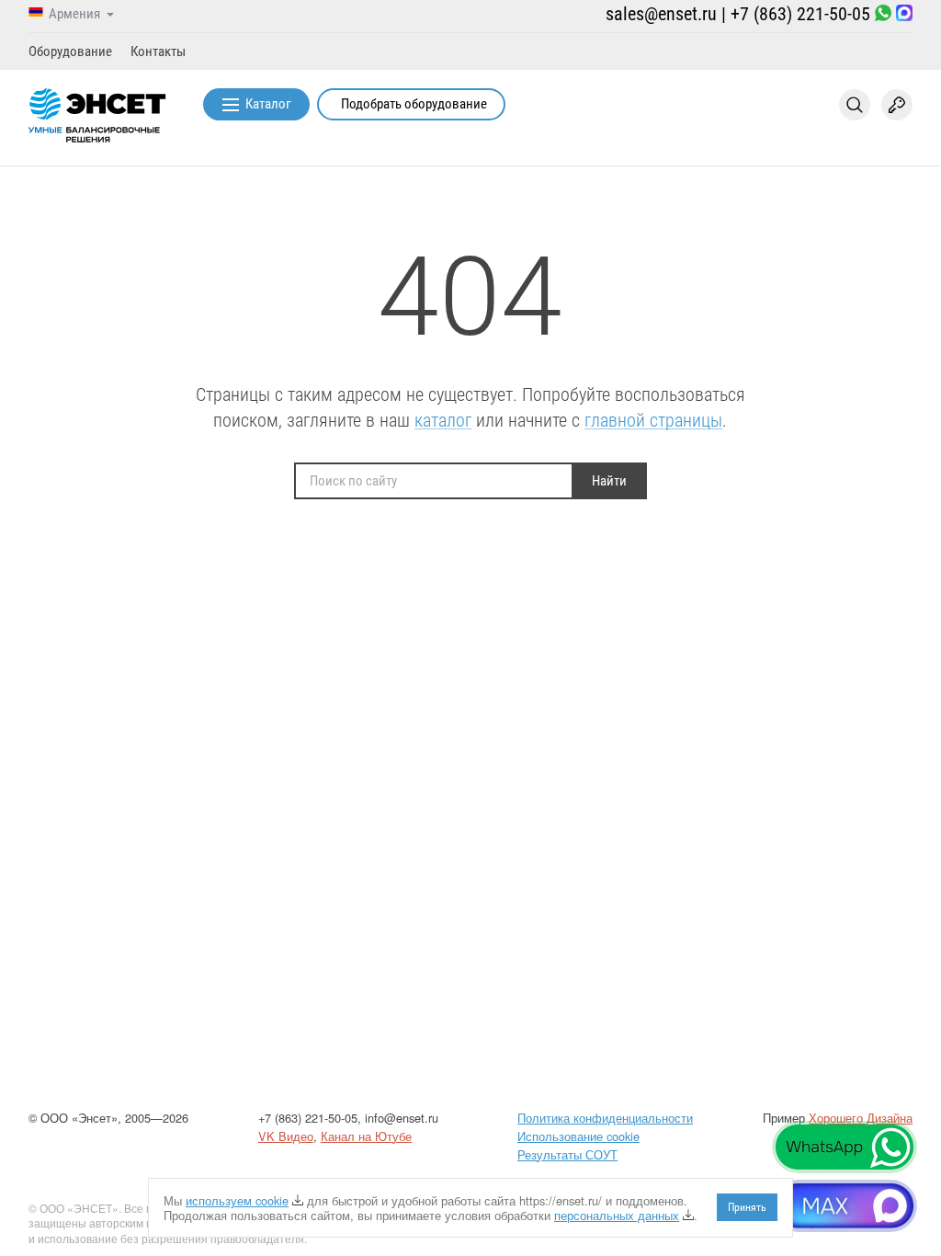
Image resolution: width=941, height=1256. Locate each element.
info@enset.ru (401, 1117)
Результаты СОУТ (567, 1154)
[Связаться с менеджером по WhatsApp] (883, 14)
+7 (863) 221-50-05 (800, 14)
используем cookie (237, 1200)
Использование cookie (578, 1136)
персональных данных (616, 1215)
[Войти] (897, 104)
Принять (747, 1207)
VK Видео (285, 1136)
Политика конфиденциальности (605, 1117)
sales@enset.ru (661, 14)
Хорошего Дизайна (861, 1117)
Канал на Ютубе (366, 1136)
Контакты (158, 51)
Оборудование (70, 51)
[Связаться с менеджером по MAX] (904, 14)
